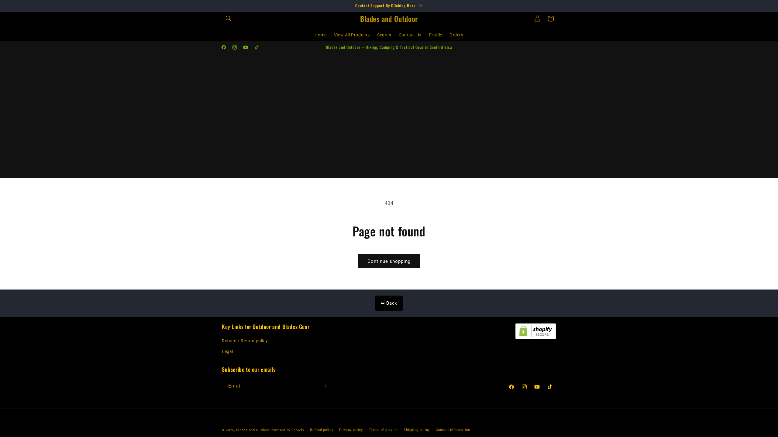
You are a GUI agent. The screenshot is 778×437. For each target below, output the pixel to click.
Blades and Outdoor (253, 430)
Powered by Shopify (287, 430)
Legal (227, 351)
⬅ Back (389, 303)
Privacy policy (351, 430)
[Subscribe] (324, 386)
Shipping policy (417, 430)
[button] (228, 18)
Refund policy (321, 430)
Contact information (453, 430)
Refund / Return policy (245, 340)
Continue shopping (389, 261)
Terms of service (383, 430)
